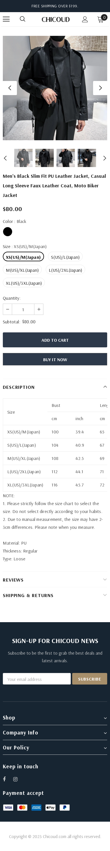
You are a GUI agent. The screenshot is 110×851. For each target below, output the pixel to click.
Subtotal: (11, 321)
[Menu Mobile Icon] (6, 19)
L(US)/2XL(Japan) (65, 270)
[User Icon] (85, 19)
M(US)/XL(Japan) (22, 270)
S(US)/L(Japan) (65, 257)
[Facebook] (8, 779)
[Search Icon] (28, 19)
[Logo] (56, 19)
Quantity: (12, 298)
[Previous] (10, 88)
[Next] (100, 88)
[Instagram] (18, 779)
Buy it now (55, 359)
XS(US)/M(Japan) (23, 257)
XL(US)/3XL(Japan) (24, 283)
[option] (55, 88)
